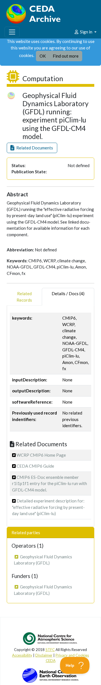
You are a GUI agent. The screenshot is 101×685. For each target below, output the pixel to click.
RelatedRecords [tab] (24, 296)
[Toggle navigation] (12, 32)
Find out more (66, 55)
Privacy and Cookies (72, 655)
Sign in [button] (86, 31)
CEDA (51, 660)
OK (43, 55)
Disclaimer (43, 655)
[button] (32, 148)
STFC (50, 649)
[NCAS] (50, 638)
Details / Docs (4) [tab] (68, 293)
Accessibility (22, 655)
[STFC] (50, 674)
